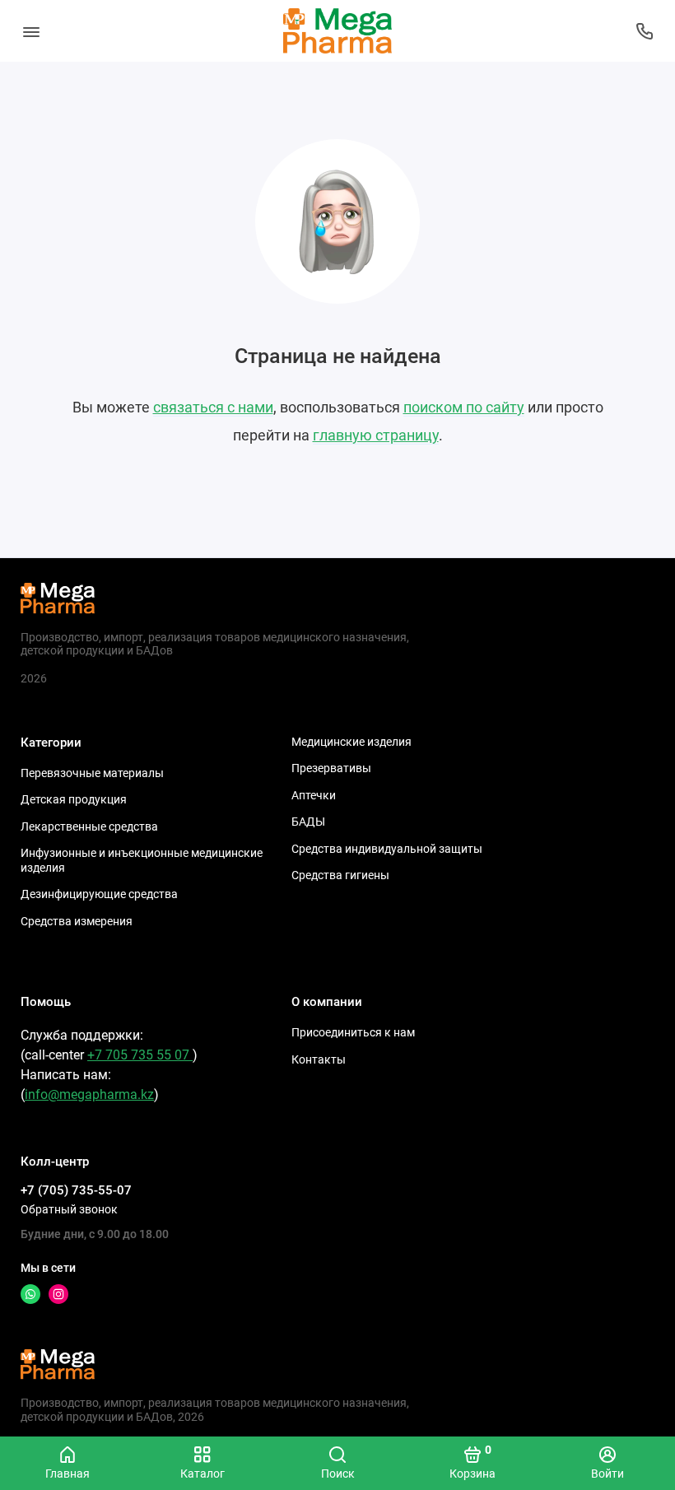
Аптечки (313, 795)
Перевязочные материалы (92, 773)
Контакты (318, 1059)
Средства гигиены (340, 875)
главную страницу (376, 435)
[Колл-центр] (644, 31)
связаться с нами (213, 407)
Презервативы (331, 768)
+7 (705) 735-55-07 (76, 1190)
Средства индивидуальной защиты (386, 848)
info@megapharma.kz (89, 1094)
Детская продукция (74, 799)
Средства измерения (77, 921)
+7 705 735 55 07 (140, 1055)
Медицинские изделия (351, 741)
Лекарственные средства (89, 826)
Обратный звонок (69, 1209)
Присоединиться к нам (353, 1032)
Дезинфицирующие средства (99, 894)
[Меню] (31, 31)
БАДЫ (308, 821)
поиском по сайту (463, 407)
